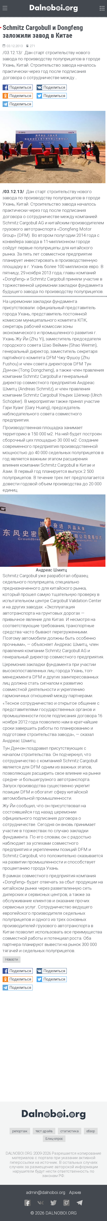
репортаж (20, 1131)
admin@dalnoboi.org (45, 1192)
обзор (90, 1131)
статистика (70, 1131)
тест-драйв (44, 1131)
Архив (75, 1192)
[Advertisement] (53, 1048)
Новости (11, 959)
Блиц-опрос (54, 1139)
